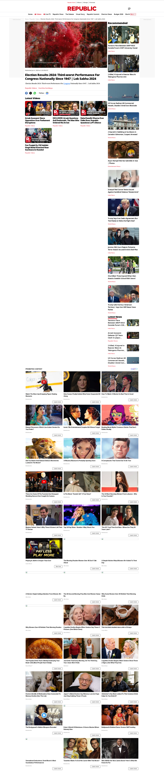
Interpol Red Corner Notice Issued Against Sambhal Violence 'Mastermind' (123, 190)
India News (111, 51)
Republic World (71, 2)
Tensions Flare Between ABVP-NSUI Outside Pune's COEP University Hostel (122, 46)
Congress (66, 83)
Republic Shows (113, 341)
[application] (66, 45)
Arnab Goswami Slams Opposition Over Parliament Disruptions (37, 120)
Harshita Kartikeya (45, 88)
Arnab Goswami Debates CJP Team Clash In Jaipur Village (115, 336)
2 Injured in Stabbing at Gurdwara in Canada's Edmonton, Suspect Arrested (122, 133)
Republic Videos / (35, 19)
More (132, 14)
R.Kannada (92, 2)
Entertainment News (114, 166)
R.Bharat (79, 2)
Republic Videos (31, 88)
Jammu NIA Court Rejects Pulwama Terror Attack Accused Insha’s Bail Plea (123, 248)
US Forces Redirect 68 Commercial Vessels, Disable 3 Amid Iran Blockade (122, 104)
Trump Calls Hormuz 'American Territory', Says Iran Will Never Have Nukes (122, 307)
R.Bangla (85, 2)
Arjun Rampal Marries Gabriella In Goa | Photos (123, 162)
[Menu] (128, 8)
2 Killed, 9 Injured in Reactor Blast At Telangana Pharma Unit (122, 75)
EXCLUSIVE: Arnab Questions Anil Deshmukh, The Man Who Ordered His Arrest (66, 120)
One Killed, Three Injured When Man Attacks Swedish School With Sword (122, 277)
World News (112, 109)
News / (27, 19)
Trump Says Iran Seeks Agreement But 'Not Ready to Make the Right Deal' (123, 219)
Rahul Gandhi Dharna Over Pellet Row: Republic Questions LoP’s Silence (92, 120)
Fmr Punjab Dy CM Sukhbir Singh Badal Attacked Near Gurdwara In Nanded (37, 147)
